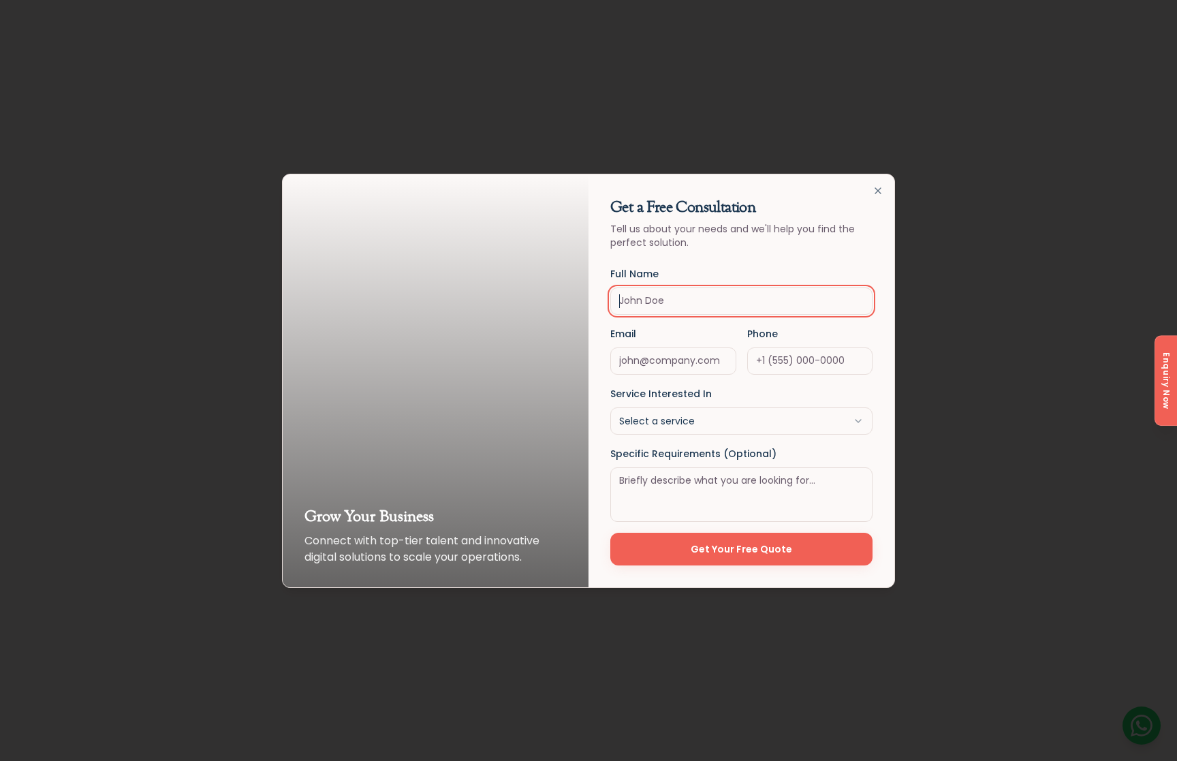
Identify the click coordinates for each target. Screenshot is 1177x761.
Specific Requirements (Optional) (693, 454)
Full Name (634, 274)
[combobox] (741, 421)
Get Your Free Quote (741, 549)
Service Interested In (661, 394)
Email (623, 334)
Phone (762, 334)
